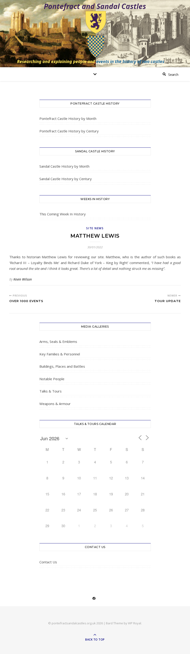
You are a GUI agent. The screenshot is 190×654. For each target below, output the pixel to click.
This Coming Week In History (62, 214)
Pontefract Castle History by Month (67, 118)
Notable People (51, 378)
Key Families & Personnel (59, 354)
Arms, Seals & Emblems (58, 341)
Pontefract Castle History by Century (69, 131)
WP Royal (134, 623)
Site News (95, 228)
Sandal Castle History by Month (64, 166)
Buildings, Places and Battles (62, 366)
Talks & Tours (50, 391)
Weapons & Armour (55, 403)
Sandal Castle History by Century (65, 178)
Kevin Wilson (22, 279)
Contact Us (48, 562)
